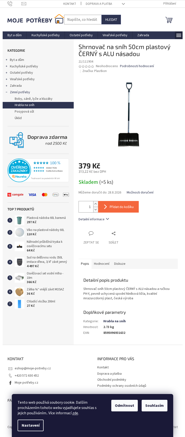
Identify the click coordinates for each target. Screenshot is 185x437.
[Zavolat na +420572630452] (14, 3)
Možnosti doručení (140, 192)
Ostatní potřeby (21, 72)
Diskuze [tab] (120, 263)
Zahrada (16, 85)
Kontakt (69, 4)
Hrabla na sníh (24, 105)
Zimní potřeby (20, 92)
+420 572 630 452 (27, 375)
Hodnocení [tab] (101, 263)
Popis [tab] (85, 263)
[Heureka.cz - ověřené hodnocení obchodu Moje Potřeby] (38, 170)
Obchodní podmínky (111, 379)
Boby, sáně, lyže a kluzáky (34, 98)
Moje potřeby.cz (26, 382)
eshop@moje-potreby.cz (33, 368)
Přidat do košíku (122, 207)
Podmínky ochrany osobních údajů (121, 385)
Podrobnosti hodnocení (137, 66)
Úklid (18, 118)
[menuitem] (14, 35)
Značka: (94, 71)
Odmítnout (124, 405)
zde (75, 413)
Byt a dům (17, 59)
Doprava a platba (99, 4)
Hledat (111, 19)
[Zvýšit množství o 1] (95, 204)
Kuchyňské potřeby (24, 66)
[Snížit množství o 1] (95, 209)
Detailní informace (92, 219)
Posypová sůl (24, 111)
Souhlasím (154, 405)
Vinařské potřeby (22, 79)
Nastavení (31, 425)
